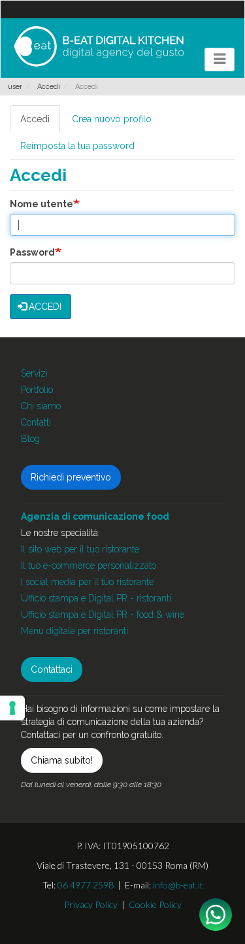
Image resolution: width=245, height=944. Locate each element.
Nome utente (41, 204)
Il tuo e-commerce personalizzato (88, 565)
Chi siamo (41, 406)
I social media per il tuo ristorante (87, 582)
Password (32, 252)
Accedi (48, 86)
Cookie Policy (155, 904)
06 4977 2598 (85, 884)
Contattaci (52, 669)
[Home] (99, 46)
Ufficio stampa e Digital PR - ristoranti (96, 598)
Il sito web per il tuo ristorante (80, 549)
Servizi (34, 373)
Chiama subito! (62, 760)
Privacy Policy (91, 904)
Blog (30, 438)
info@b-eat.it (178, 884)
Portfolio (37, 389)
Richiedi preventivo (71, 477)
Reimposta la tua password (77, 146)
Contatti (36, 422)
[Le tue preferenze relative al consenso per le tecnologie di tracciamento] (12, 708)
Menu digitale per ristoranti (74, 631)
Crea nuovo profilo (112, 119)
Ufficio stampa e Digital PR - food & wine (102, 614)
